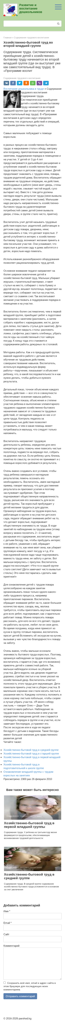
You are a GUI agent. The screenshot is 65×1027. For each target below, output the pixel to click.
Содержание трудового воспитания (21, 78)
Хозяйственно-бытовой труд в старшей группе (31, 753)
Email (7, 922)
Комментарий (11, 945)
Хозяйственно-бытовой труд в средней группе (31, 749)
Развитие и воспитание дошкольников (30, 8)
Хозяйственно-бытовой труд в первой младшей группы (29, 825)
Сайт (6, 934)
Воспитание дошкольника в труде (23, 88)
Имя (6, 911)
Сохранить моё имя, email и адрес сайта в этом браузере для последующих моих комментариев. (29, 986)
